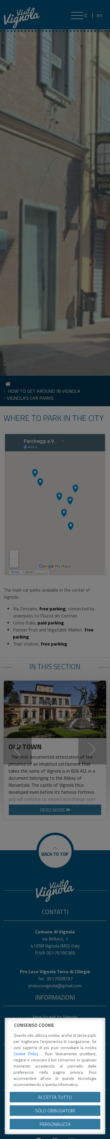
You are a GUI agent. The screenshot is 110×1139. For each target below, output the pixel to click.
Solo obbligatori (55, 1110)
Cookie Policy (27, 1054)
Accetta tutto (55, 1097)
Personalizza (55, 1124)
